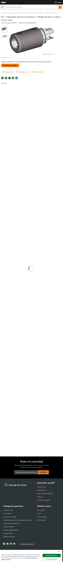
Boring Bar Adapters (17, 13)
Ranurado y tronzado (8, 533)
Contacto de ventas (10, 65)
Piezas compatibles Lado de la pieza (13, 94)
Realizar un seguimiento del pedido (45, 493)
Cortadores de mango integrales (10, 530)
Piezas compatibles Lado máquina (13, 92)
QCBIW (16, 410)
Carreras (39, 513)
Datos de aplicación (9, 88)
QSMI (16, 440)
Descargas (7, 90)
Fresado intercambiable (8, 526)
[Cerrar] (59, 551)
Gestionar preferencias (51, 559)
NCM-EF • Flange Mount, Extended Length (24, 293)
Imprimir (5, 83)
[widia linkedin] (7, 544)
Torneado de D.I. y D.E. (8, 510)
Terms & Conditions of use (42, 192)
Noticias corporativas (42, 517)
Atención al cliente (41, 487)
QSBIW (16, 430)
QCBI (15, 370)
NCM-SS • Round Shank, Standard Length (23, 323)
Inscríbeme (43, 472)
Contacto (59, 2)
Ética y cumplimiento (41, 520)
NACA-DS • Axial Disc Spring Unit (23, 283)
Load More (31, 332)
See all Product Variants (54, 164)
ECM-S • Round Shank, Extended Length (23, 253)
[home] (3, 3)
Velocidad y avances (24, 72)
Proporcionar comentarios (27, 544)
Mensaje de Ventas (17, 485)
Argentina (3, 13)
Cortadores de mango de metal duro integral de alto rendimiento (17, 520)
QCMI (16, 350)
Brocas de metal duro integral (9, 517)
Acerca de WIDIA (41, 510)
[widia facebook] (4, 544)
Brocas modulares (7, 513)
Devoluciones (40, 497)
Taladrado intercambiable (9, 536)
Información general (9, 86)
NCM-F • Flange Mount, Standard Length (23, 303)
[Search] (60, 7)
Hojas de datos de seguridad (43, 500)
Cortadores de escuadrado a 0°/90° (11, 523)
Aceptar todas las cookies (51, 555)
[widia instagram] (14, 544)
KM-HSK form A (18, 313)
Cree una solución (38, 177)
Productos (9, 13)
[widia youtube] (11, 544)
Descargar (55, 192)
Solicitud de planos (5, 205)
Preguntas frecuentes (41, 490)
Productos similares (38, 72)
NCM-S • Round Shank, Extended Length (23, 243)
